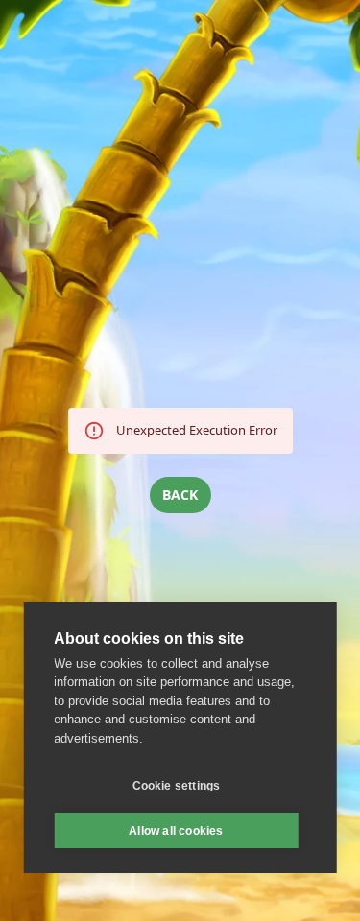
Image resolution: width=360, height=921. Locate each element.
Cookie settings (176, 785)
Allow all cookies (176, 831)
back (180, 494)
